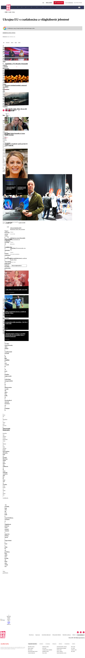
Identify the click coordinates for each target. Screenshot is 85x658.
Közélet (41, 643)
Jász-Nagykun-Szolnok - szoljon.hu (62, 646)
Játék (43, 2)
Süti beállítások (80, 635)
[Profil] (81, 7)
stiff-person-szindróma (14, 254)
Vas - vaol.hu (73, 648)
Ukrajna (12, 42)
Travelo (34, 7)
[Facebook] (83, 632)
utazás (6, 328)
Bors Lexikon (49, 2)
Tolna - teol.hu (73, 646)
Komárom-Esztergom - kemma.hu (61, 648)
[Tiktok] (78, 632)
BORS (6, 12)
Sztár (19, 7)
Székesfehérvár (69, 2)
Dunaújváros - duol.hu (45, 646)
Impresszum (37, 634)
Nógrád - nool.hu (59, 649)
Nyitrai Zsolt (7, 42)
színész (6, 89)
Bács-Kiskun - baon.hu (31, 646)
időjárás (7, 113)
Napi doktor (46, 7)
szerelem (6, 137)
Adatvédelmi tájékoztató (46, 634)
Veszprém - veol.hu (73, 649)
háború (16, 42)
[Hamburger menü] (4, 7)
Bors (4, 115)
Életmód (28, 7)
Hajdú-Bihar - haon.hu (45, 651)
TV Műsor (53, 7)
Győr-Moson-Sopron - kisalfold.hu (47, 649)
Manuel (16, 217)
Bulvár (60, 643)
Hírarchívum (31, 634)
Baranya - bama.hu (30, 648)
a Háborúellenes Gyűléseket (8, 239)
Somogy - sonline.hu (60, 651)
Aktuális (14, 7)
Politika (13, 12)
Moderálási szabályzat (67, 634)
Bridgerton (20, 193)
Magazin (54, 643)
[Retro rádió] (56, 3)
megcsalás (7, 339)
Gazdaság (47, 643)
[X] (3, 110)
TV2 (16, 66)
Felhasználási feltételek (56, 634)
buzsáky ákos (13, 262)
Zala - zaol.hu (73, 651)
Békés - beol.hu (30, 649)
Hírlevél (74, 634)
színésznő (7, 183)
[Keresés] (79, 7)
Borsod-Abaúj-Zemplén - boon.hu (32, 651)
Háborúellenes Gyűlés (9, 32)
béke (3, 42)
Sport (23, 7)
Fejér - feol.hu (44, 648)
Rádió (73, 643)
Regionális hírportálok (33, 643)
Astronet (39, 7)
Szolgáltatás (67, 643)
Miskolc (19, 42)
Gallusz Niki (8, 193)
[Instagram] (81, 632)
